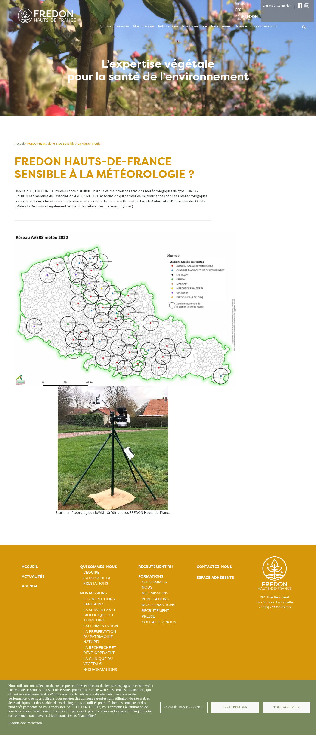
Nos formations (195, 26)
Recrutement (222, 26)
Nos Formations (100, 669)
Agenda (29, 586)
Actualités (33, 576)
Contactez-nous (263, 26)
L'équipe (91, 572)
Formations (150, 576)
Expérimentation (100, 625)
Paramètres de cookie (184, 707)
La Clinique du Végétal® (98, 661)
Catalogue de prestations (97, 581)
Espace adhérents (215, 577)
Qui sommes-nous (115, 26)
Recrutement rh (155, 566)
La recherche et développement (99, 650)
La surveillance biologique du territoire (99, 614)
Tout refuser (235, 707)
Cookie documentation (25, 723)
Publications (168, 26)
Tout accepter (286, 707)
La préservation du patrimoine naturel (99, 636)
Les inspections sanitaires (99, 602)
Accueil (20, 143)
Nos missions (144, 26)
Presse (241, 26)
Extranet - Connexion (277, 5)
